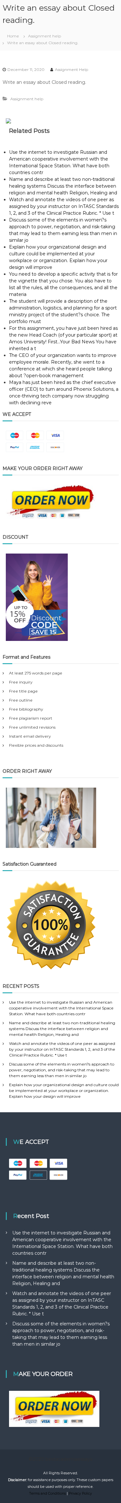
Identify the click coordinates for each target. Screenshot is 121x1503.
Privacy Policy (80, 1493)
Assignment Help (71, 69)
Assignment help (44, 36)
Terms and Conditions (47, 1493)
